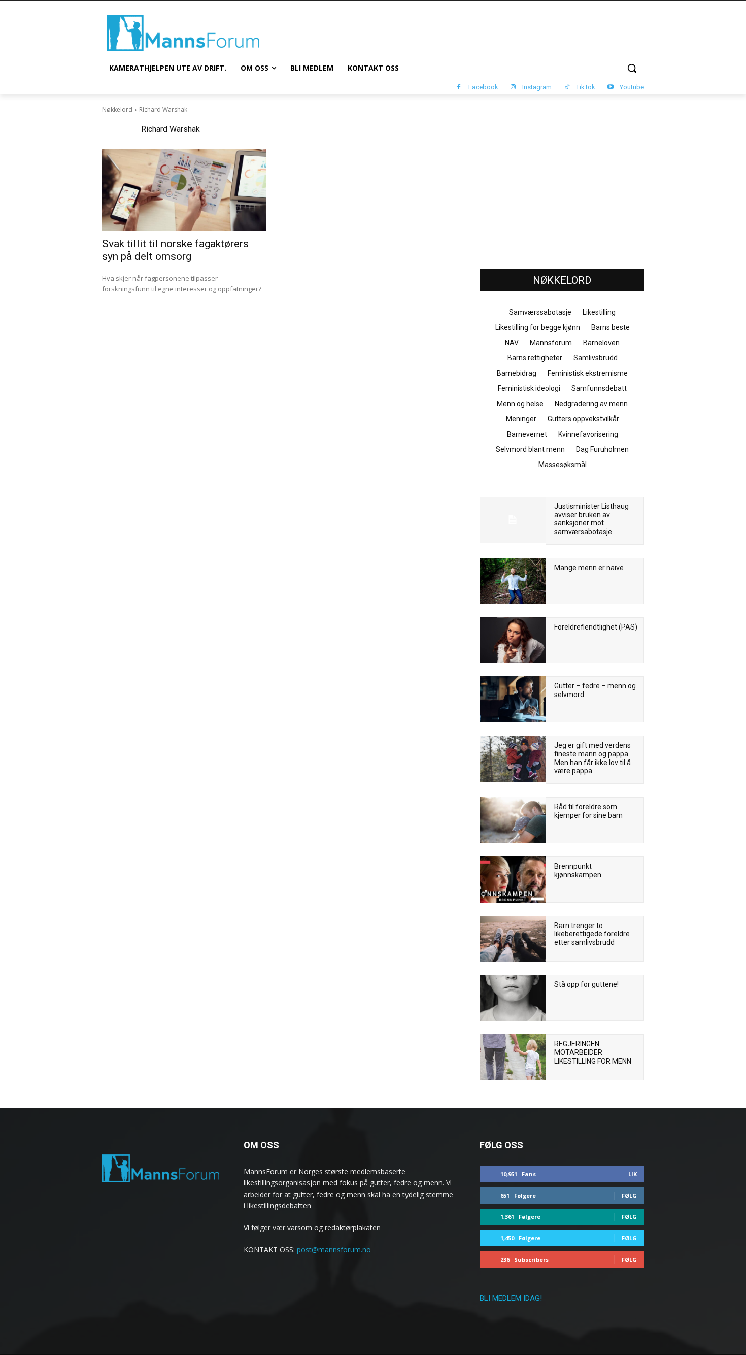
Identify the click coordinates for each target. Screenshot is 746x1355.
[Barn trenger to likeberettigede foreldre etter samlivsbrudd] (513, 939)
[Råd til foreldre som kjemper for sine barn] (513, 820)
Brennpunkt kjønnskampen (577, 870)
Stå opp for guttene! (586, 984)
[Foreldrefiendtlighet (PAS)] (513, 640)
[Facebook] (459, 87)
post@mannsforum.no (334, 1249)
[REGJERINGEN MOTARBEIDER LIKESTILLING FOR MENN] (513, 1057)
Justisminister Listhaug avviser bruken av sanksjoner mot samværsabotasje (591, 519)
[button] (632, 68)
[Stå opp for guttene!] (513, 998)
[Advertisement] (562, 183)
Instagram (537, 87)
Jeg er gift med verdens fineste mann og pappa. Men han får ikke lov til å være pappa (592, 758)
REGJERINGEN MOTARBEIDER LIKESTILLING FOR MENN (592, 1052)
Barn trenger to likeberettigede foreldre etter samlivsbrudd (592, 934)
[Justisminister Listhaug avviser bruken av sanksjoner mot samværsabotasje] (513, 520)
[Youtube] (610, 87)
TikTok (585, 87)
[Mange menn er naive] (513, 581)
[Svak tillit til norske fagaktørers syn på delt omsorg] (184, 190)
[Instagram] (513, 87)
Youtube (632, 87)
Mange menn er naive (589, 568)
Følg (629, 1195)
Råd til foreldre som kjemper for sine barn (588, 811)
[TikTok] (566, 87)
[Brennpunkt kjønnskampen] (513, 879)
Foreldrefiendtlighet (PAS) (595, 627)
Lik (632, 1174)
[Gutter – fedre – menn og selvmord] (513, 699)
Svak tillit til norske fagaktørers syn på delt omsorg (175, 250)
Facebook (483, 87)
